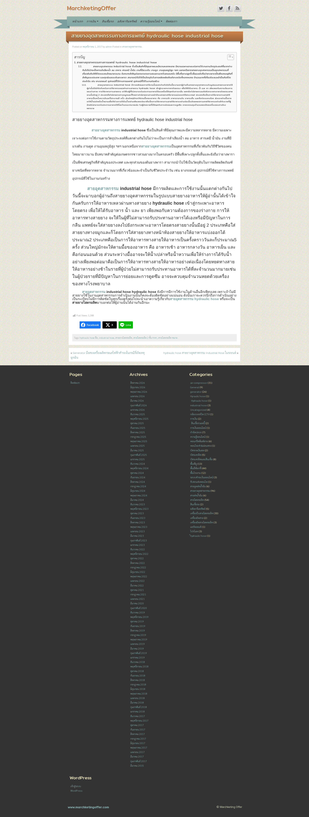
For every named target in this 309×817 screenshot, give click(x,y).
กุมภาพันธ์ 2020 (138, 607)
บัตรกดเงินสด (197, 450)
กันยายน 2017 (137, 729)
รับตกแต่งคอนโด (198, 481)
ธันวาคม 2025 (137, 414)
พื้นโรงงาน (195, 472)
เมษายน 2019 (137, 643)
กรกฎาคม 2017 (138, 738)
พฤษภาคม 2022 (138, 576)
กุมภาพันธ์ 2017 (138, 761)
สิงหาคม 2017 (137, 733)
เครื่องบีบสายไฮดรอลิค (201, 513)
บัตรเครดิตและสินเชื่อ (201, 459)
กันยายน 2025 (137, 427)
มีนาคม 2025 (137, 450)
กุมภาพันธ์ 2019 (138, 653)
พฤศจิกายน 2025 (139, 418)
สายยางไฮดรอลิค (123, 337)
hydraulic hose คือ (89, 337)
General (194, 387)
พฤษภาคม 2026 (138, 391)
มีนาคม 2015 (137, 765)
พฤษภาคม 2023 (138, 526)
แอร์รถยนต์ (195, 526)
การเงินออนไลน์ (198, 427)
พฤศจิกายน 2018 (139, 666)
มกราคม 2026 (137, 409)
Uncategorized (198, 409)
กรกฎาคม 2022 (138, 567)
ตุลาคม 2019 (137, 621)
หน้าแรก (77, 21)
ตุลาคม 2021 (137, 589)
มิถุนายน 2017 (137, 743)
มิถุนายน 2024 (137, 490)
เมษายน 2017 (137, 752)
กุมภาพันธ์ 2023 (138, 540)
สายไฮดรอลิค (197, 499)
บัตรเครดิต (195, 454)
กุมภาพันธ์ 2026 (138, 405)
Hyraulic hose (197, 396)
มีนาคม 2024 (137, 499)
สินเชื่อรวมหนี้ (198, 423)
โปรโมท (194, 531)
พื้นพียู (193, 463)
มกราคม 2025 (137, 459)
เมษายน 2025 (137, 445)
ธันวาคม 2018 (137, 661)
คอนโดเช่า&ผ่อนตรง (200, 445)
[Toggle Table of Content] (229, 57)
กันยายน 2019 (137, 626)
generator (196, 391)
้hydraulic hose (198, 535)
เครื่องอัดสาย (196, 517)
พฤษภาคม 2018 (138, 693)
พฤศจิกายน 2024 (139, 468)
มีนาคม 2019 (137, 648)
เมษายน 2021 (137, 598)
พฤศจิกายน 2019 (139, 616)
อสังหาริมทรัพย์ (127, 21)
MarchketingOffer (91, 8)
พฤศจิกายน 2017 (139, 720)
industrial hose (106, 337)
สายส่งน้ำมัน (196, 495)
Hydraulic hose (199, 400)
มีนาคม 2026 (137, 400)
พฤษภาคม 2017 (138, 747)
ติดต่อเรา (171, 21)
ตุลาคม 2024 (137, 472)
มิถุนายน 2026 (137, 387)
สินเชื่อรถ (108, 21)
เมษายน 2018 (137, 698)
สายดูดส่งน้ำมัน (198, 486)
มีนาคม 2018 (137, 702)
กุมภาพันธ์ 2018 (138, 707)
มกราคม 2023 (137, 544)
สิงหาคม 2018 (137, 680)
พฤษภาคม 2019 (138, 639)
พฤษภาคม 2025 (138, 441)
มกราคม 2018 (137, 711)
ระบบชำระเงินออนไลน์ (201, 477)
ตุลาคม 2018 (137, 671)
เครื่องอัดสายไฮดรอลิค (201, 522)
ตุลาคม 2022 (137, 558)
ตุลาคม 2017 (137, 725)
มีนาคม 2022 (137, 585)
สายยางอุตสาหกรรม (132, 46)
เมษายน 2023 (137, 531)
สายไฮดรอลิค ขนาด (167, 337)
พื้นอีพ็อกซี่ (195, 468)
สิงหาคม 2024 (137, 481)
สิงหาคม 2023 (137, 522)
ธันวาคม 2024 (137, 463)
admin (109, 46)
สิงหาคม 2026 (137, 382)
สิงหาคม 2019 (137, 630)
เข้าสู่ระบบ (75, 786)
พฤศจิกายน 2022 (139, 553)
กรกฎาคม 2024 (138, 486)
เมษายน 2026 (137, 396)
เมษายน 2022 (137, 580)
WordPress (76, 790)
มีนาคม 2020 (137, 603)
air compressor (198, 382)
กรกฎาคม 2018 (138, 684)
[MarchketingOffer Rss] (237, 8)
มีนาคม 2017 (137, 756)
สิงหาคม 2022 (137, 562)
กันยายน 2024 (137, 477)
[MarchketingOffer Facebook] (229, 8)
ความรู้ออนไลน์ (150, 21)
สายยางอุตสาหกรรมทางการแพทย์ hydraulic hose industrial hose (147, 36)
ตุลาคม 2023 (137, 513)
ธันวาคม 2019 (137, 612)
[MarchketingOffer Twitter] (221, 8)
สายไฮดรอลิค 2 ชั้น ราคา (145, 337)
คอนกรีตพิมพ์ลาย (199, 441)
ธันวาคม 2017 (137, 716)
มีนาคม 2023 (137, 535)
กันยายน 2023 (137, 517)
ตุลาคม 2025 (137, 423)
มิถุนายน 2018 (137, 688)
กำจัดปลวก (196, 432)
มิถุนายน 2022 (137, 571)
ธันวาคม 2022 (137, 549)
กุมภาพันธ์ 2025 (138, 454)
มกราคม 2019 (137, 657)
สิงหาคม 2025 (137, 432)
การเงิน (92, 21)
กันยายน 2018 (137, 675)
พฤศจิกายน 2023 (139, 508)
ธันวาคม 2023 (137, 504)
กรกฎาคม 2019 (138, 634)
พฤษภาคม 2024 (138, 495)
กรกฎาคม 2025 (138, 436)
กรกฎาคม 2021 (138, 594)
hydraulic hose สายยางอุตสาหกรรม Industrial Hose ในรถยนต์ (199, 353)
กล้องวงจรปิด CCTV (199, 414)
